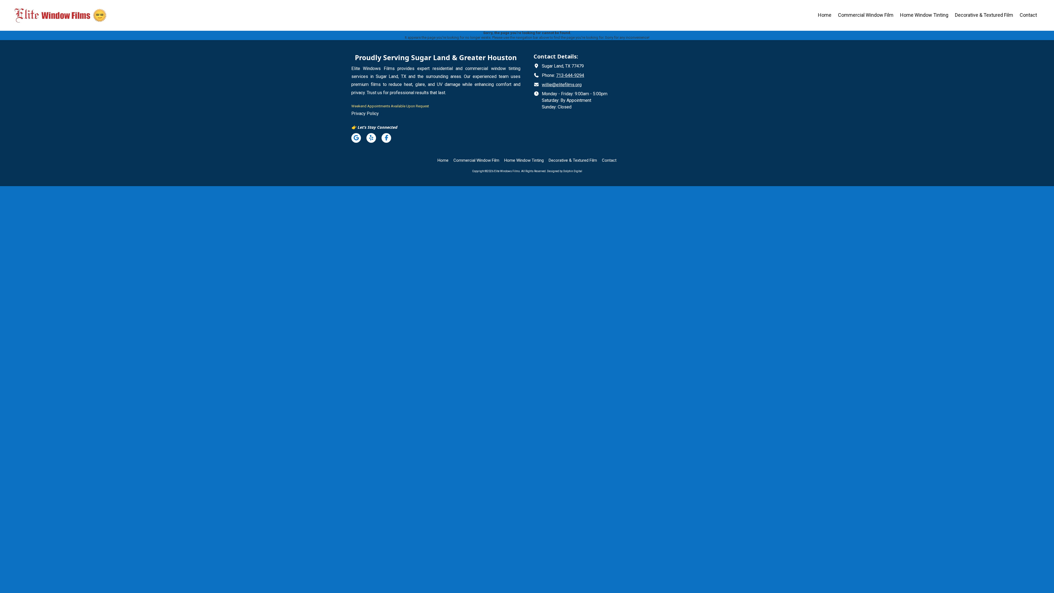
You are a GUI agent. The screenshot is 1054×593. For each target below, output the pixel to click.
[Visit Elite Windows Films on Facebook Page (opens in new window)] (386, 138)
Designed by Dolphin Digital (564, 171)
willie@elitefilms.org (562, 84)
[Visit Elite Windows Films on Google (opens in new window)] (356, 138)
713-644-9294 (570, 75)
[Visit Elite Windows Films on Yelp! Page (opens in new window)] (371, 138)
